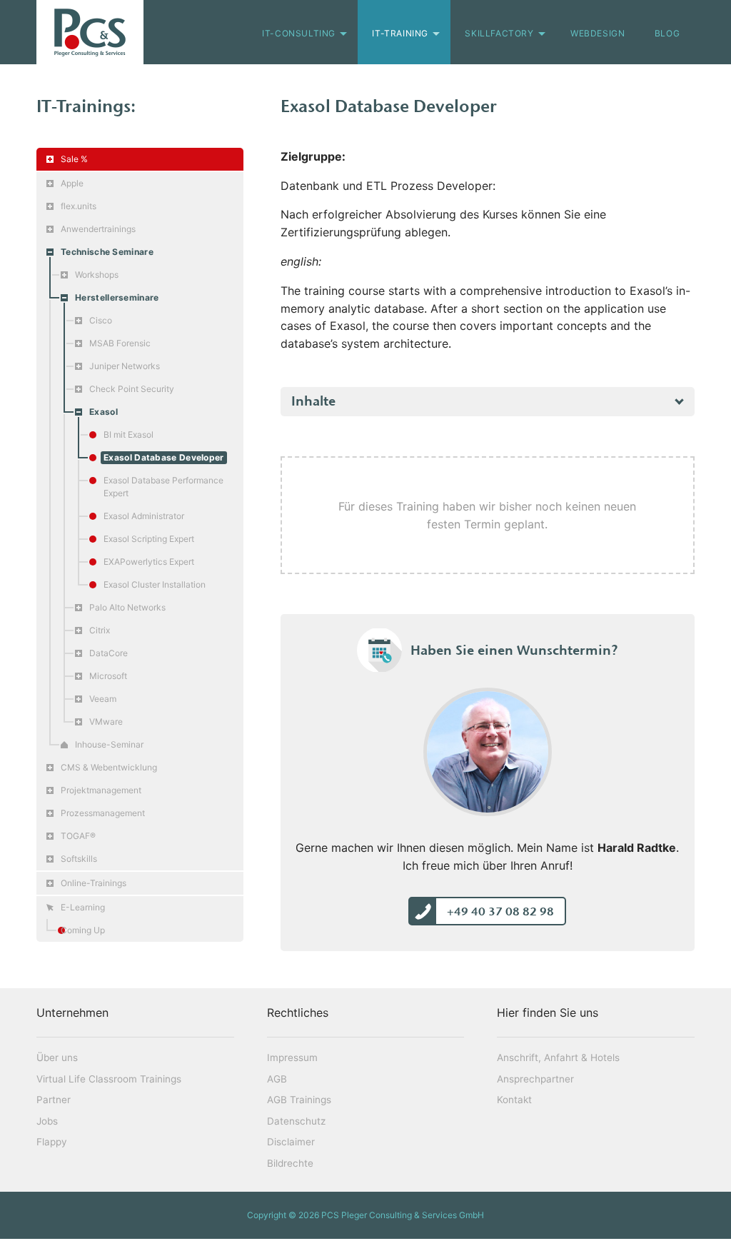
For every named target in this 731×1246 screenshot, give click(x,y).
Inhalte (313, 401)
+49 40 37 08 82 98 (500, 911)
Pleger (89, 32)
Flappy (51, 1141)
